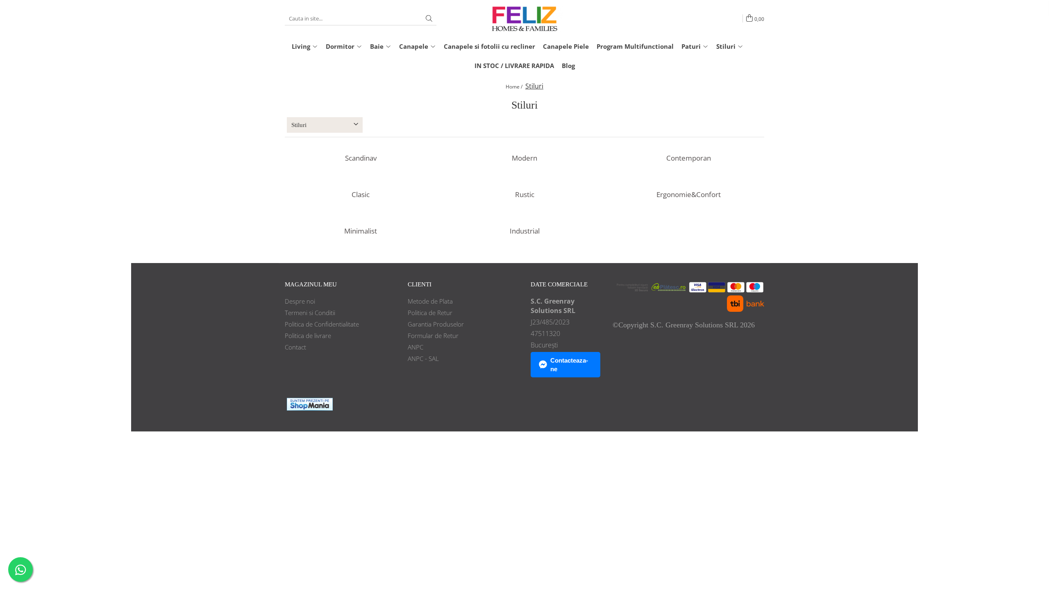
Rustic (524, 194)
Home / (515, 86)
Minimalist (360, 231)
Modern (524, 158)
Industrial (525, 231)
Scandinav (361, 158)
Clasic (361, 194)
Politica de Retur (430, 313)
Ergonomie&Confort (688, 194)
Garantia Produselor (436, 324)
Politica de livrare (308, 335)
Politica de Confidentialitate (322, 324)
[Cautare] (429, 18)
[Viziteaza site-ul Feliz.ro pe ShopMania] (310, 404)
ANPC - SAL (423, 358)
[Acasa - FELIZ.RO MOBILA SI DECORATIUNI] (524, 18)
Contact (295, 347)
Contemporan (688, 158)
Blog (568, 65)
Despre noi (300, 301)
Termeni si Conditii (310, 313)
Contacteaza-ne (569, 364)
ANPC (415, 347)
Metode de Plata (430, 301)
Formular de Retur (433, 335)
